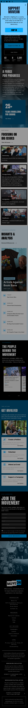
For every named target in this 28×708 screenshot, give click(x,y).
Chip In (14, 30)
